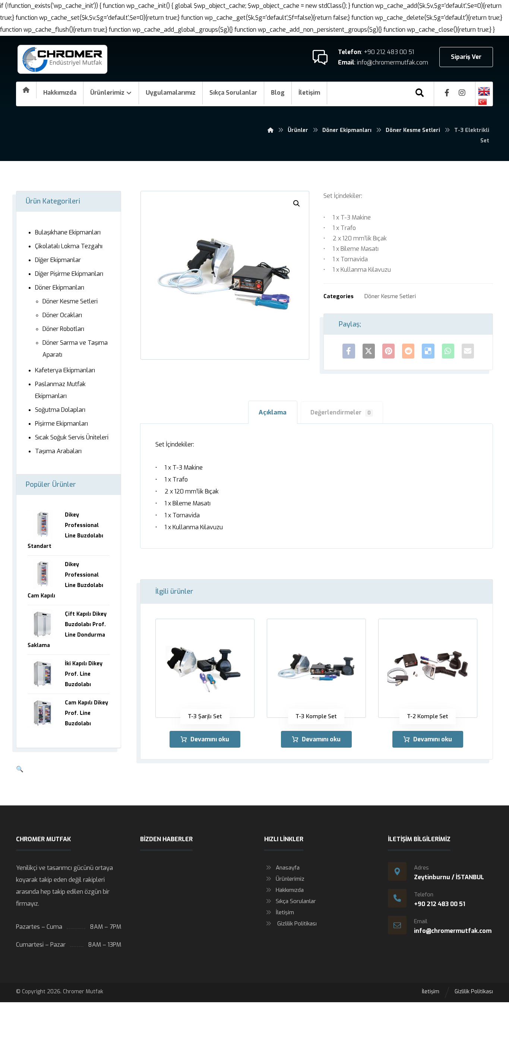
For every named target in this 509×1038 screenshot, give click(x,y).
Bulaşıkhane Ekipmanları (68, 232)
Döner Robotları (63, 329)
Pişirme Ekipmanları (61, 423)
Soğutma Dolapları (60, 410)
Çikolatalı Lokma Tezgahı (68, 246)
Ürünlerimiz (290, 879)
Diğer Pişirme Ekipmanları (69, 274)
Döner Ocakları (62, 315)
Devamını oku (209, 739)
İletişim (285, 912)
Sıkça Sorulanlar (296, 901)
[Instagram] (462, 92)
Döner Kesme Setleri (390, 296)
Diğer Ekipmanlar (58, 260)
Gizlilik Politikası (296, 923)
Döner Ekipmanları (59, 287)
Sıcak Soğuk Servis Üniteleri (71, 437)
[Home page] (271, 130)
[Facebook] (447, 92)
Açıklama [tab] (273, 412)
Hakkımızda (290, 890)
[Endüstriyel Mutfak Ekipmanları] (62, 59)
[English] (484, 91)
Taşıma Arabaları (58, 451)
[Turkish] (484, 101)
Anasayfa (288, 867)
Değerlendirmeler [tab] (340, 412)
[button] (296, 203)
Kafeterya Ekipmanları (65, 370)
